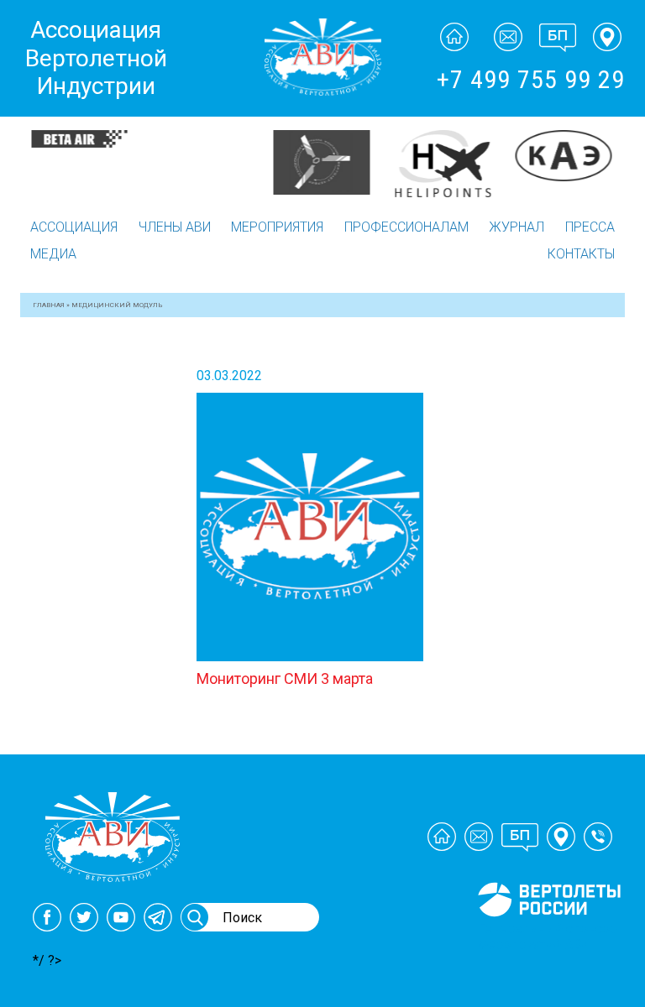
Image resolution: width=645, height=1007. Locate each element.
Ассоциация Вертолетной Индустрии (96, 58)
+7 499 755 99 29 (531, 79)
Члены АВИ (175, 227)
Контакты (581, 254)
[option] (80, 139)
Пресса (590, 227)
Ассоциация (74, 227)
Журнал (516, 227)
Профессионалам (406, 227)
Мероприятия (277, 227)
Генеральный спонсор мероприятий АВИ (547, 936)
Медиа (53, 254)
